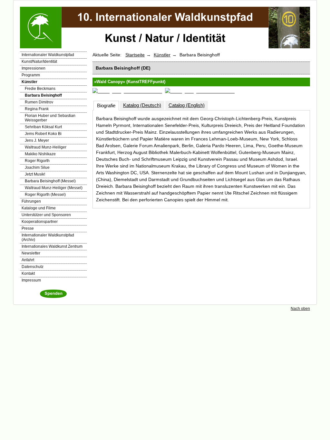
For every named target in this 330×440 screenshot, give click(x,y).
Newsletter (31, 253)
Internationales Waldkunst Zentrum (52, 246)
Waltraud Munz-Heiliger (45, 147)
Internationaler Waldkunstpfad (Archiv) (48, 237)
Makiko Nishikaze (40, 154)
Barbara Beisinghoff (43, 95)
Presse (28, 228)
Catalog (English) (187, 105)
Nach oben (300, 308)
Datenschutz (33, 266)
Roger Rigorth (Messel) (45, 194)
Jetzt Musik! (35, 174)
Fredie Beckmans (40, 88)
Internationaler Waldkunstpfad (48, 55)
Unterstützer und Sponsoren (46, 215)
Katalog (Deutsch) (142, 105)
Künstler (29, 82)
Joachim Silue (37, 167)
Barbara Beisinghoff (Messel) (50, 181)
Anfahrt (28, 260)
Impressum (31, 280)
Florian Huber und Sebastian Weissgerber (50, 117)
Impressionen (33, 68)
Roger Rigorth (37, 160)
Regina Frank (37, 109)
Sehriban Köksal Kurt (43, 127)
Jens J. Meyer (37, 140)
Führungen (31, 201)
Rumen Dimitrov (39, 102)
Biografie (106, 105)
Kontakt (28, 273)
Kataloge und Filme (39, 208)
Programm (31, 75)
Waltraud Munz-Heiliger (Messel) (53, 188)
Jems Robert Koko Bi (43, 133)
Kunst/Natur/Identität (39, 61)
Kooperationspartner (40, 221)
